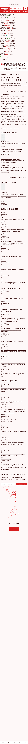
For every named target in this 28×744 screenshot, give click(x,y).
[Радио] (14, 742)
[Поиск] (19, 742)
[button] (8, 484)
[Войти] (25, 742)
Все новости (4, 11)
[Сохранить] (2, 216)
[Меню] (3, 742)
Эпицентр (12, 11)
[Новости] (8, 742)
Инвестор (18, 11)
